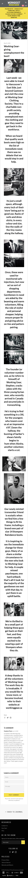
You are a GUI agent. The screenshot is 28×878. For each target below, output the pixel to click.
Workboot (7, 870)
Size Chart (4, 828)
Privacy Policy (5, 860)
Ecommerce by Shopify (19, 870)
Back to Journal (15, 812)
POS (11, 870)
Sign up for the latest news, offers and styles (13, 838)
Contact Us (5, 825)
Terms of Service (6, 862)
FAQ (3, 830)
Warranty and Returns (7, 865)
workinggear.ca (14, 707)
